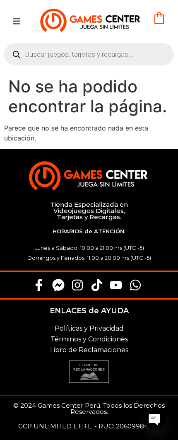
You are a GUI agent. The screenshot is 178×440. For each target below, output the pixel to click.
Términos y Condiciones (89, 339)
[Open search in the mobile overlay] (89, 54)
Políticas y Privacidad (89, 328)
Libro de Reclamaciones (89, 350)
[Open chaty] (155, 418)
